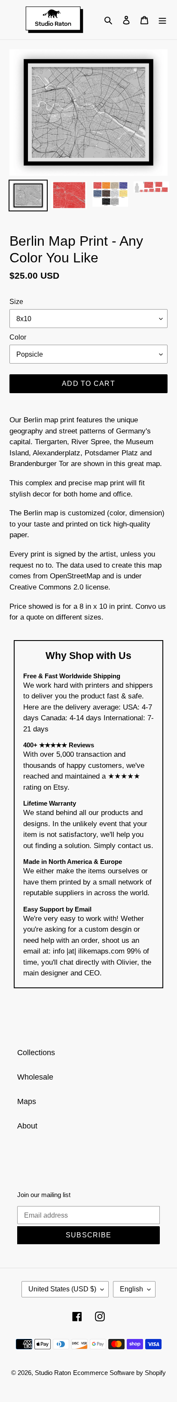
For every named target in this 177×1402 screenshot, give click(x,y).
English (131, 1289)
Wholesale (35, 1077)
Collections (36, 1052)
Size (16, 301)
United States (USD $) (62, 1289)
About (27, 1126)
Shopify (155, 1372)
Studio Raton (53, 1372)
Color (17, 337)
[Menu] (162, 19)
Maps (26, 1101)
